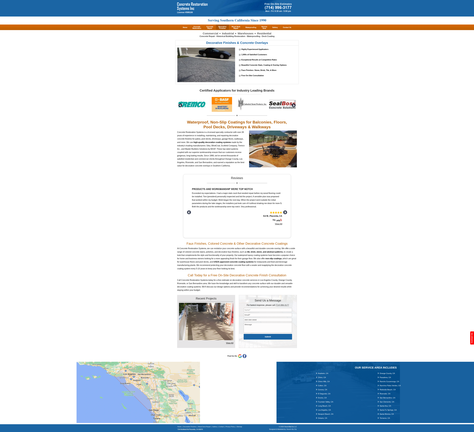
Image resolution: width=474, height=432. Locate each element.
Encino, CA (322, 398)
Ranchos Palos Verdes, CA (390, 386)
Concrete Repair (209, 27)
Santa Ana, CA (385, 406)
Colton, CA (322, 386)
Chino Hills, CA (324, 381)
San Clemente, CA (387, 402)
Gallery (275, 27)
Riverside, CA (385, 394)
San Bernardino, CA (387, 398)
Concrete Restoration (196, 27)
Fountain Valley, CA (325, 402)
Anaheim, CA (323, 373)
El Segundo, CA (324, 394)
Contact (221, 427)
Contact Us (287, 27)
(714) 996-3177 (282, 305)
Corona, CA (322, 390)
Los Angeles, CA (324, 410)
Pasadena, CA (385, 377)
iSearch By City (291, 429)
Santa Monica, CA (387, 414)
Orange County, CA (387, 373)
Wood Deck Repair (236, 27)
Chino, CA (322, 377)
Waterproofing (250, 27)
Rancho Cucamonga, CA (389, 381)
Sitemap (239, 427)
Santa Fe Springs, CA (388, 410)
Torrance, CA (385, 418)
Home (185, 27)
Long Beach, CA (324, 406)
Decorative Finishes (222, 27)
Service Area (264, 27)
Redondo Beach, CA (388, 390)
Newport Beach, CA (325, 414)
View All (278, 216)
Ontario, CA (322, 418)
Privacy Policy (230, 427)
